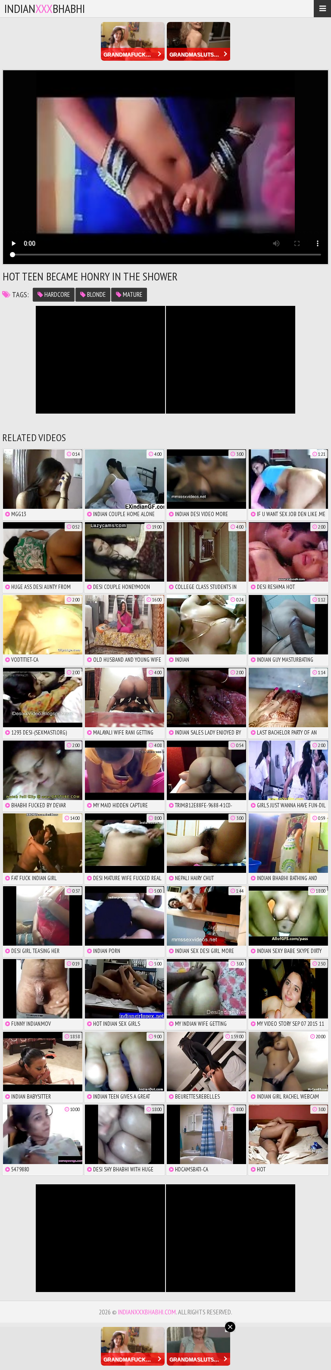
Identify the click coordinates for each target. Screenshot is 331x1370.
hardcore (56, 294)
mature (132, 294)
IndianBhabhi (44, 8)
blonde (96, 294)
